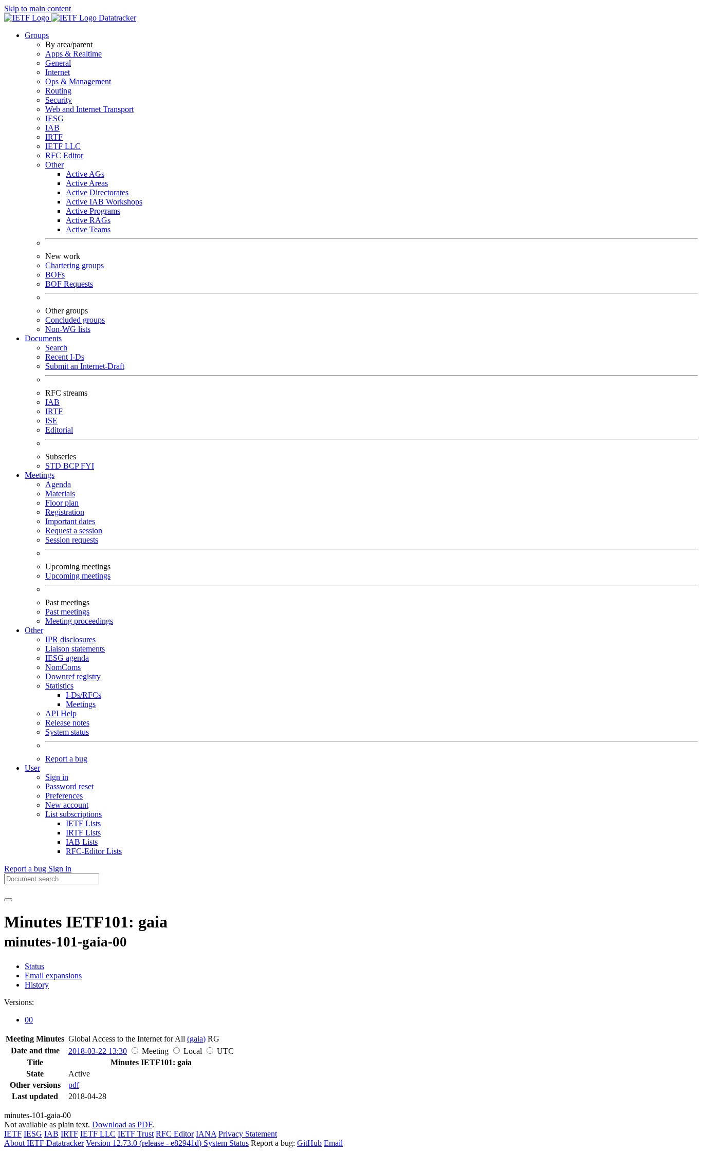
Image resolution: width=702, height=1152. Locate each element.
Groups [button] (37, 35)
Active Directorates (97, 192)
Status (34, 966)
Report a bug (66, 758)
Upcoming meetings (77, 575)
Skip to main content (37, 8)
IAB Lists (82, 842)
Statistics (59, 685)
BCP (72, 465)
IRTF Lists (83, 832)
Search (56, 347)
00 (29, 1019)
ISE (51, 420)
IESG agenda (67, 658)
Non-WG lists (67, 329)
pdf (73, 1085)
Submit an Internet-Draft (84, 366)
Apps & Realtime (73, 53)
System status (67, 732)
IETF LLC (63, 146)
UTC (225, 1051)
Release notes (67, 722)
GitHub (309, 1143)
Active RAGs (88, 220)
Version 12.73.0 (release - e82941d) (145, 1143)
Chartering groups (74, 265)
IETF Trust (136, 1133)
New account (66, 805)
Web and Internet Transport (89, 109)
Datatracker (116, 17)
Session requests (71, 539)
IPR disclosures (70, 639)
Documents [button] (43, 338)
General (58, 63)
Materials (60, 493)
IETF (13, 1133)
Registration (64, 512)
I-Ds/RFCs (83, 695)
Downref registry (73, 676)
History (37, 984)
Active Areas (87, 183)
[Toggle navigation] (8, 899)
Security (58, 100)
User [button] (32, 768)
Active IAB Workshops (104, 201)
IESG (54, 118)
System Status (226, 1143)
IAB (52, 127)
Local (192, 1051)
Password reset (69, 786)
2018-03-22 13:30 (97, 1051)
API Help (61, 713)
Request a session (73, 530)
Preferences (64, 795)
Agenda (58, 484)
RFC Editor (64, 155)
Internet (57, 72)
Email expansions (53, 975)
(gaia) (196, 1038)
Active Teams (88, 229)
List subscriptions (73, 814)
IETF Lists (83, 823)
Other (54, 164)
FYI (87, 465)
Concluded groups (75, 319)
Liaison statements (75, 648)
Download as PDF (122, 1124)
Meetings (81, 704)
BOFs (55, 274)
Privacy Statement (247, 1133)
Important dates (70, 521)
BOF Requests (69, 284)
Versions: (19, 1002)
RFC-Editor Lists (94, 851)
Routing (58, 90)
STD (54, 465)
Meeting (155, 1051)
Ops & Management (78, 81)
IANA (206, 1133)
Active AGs (85, 174)
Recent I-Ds (64, 356)
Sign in (56, 777)
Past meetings (67, 611)
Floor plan (62, 502)
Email (333, 1143)
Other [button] (34, 630)
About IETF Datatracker (44, 1143)
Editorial (59, 429)
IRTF (54, 137)
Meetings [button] (39, 475)
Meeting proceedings (79, 621)
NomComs (63, 667)
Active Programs (93, 211)
